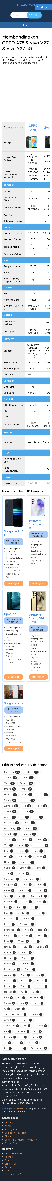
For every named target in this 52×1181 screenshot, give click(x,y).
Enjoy (19, 1008)
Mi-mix (36, 1014)
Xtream (41, 1025)
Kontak (8, 1125)
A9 (35, 991)
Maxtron (27, 862)
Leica (21, 1048)
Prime (39, 913)
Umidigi (23, 913)
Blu (21, 997)
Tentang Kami (11, 1122)
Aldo (25, 975)
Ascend (27, 958)
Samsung (11, 772)
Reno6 (41, 980)
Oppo (27, 777)
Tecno (9, 839)
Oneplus (29, 834)
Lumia (9, 924)
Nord (39, 975)
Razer (29, 969)
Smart (25, 867)
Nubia (23, 845)
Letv (8, 997)
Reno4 (26, 952)
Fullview (9, 1037)
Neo (42, 929)
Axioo (26, 935)
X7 (7, 1042)
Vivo (9, 783)
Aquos (28, 918)
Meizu (31, 828)
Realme (26, 783)
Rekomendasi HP (13, 1153)
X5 (26, 1025)
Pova (40, 867)
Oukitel (9, 952)
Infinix (26, 788)
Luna (27, 901)
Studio (9, 1003)
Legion (42, 946)
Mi (27, 805)
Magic (23, 941)
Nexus (36, 1037)
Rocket (9, 991)
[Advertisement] (26, 93)
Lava (26, 884)
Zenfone (10, 805)
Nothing (10, 958)
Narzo (9, 862)
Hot (38, 817)
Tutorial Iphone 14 (13, 1174)
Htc (8, 856)
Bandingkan (43, 7)
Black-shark (38, 896)
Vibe (8, 873)
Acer (21, 907)
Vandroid (24, 856)
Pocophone (38, 1048)
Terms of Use (11, 1143)
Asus (26, 794)
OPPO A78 (33, 128)
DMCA (8, 1136)
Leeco (37, 1003)
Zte (8, 845)
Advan (9, 811)
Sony (42, 794)
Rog (38, 850)
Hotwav (24, 890)
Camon (9, 980)
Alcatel (9, 975)
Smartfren (11, 879)
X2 (23, 991)
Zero (41, 856)
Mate (23, 850)
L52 (37, 1031)
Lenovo (27, 800)
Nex (28, 929)
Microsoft (10, 918)
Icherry (9, 946)
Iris (7, 907)
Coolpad (10, 901)
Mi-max (9, 986)
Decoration (10, 1167)
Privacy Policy (12, 1129)
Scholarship (10, 1163)
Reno (8, 890)
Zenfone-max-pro (14, 1014)
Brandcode (11, 929)
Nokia (41, 805)
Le (7, 1031)
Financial (9, 1156)
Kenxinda (36, 997)
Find (8, 850)
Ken (23, 1003)
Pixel (41, 839)
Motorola (40, 845)
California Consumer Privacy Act (21, 1139)
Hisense (25, 1020)
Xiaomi (10, 777)
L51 (7, 1048)
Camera (9, 1160)
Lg (24, 817)
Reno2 (9, 963)
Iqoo (41, 901)
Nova (41, 884)
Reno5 (26, 946)
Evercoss (11, 822)
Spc (8, 913)
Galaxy (31, 772)
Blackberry (12, 828)
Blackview (26, 924)
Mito (8, 941)
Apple (9, 817)
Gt (34, 907)
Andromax (31, 879)
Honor (26, 839)
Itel (21, 896)
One (8, 896)
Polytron (10, 884)
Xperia (9, 800)
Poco (29, 822)
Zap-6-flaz (11, 1025)
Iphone (26, 811)
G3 (19, 1042)
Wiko (41, 935)
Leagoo (10, 935)
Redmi (9, 788)
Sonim (32, 1042)
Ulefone (41, 986)
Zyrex (25, 986)
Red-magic (11, 969)
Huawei (10, 794)
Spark (23, 873)
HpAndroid (26, 5)
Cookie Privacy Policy (15, 1132)
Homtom (26, 963)
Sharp (9, 867)
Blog (7, 1170)
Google (10, 834)
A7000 (9, 1020)
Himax (41, 890)
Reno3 (26, 980)
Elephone (22, 1031)
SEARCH (34, 15)
